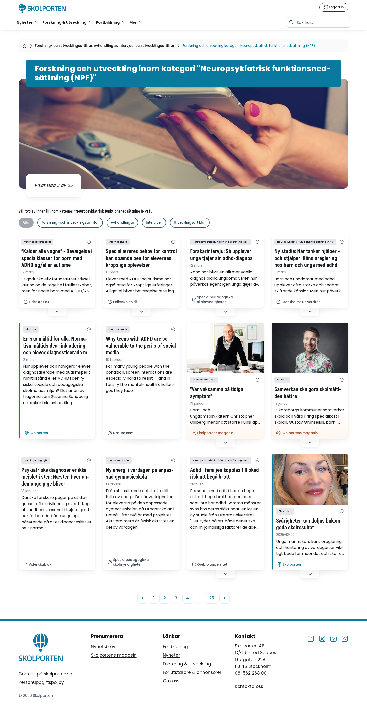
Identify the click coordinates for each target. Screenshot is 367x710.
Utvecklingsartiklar (158, 45)
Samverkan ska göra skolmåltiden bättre (307, 393)
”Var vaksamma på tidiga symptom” (216, 393)
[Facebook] (310, 639)
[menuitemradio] (27, 22)
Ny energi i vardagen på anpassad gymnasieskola (139, 473)
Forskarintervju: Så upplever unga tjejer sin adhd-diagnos (221, 255)
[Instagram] (344, 639)
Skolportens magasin (114, 655)
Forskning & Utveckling (187, 664)
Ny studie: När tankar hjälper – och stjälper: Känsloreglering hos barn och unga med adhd (307, 258)
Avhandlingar (105, 45)
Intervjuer (127, 45)
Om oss (171, 681)
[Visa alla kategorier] (88, 242)
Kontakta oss (249, 686)
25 (211, 598)
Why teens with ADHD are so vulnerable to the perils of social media (141, 346)
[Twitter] (322, 639)
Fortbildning (175, 647)
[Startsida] (24, 45)
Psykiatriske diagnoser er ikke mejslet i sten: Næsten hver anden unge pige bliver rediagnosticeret (55, 477)
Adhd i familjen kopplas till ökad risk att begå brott (224, 473)
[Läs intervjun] (310, 479)
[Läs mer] (225, 348)
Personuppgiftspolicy (41, 682)
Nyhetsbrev (103, 647)
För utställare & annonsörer (192, 672)
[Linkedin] (333, 639)
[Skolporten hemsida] (42, 8)
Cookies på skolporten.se (45, 674)
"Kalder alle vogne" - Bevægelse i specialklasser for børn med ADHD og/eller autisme (56, 258)
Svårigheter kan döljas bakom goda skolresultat (308, 524)
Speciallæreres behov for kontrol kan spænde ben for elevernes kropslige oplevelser (141, 258)
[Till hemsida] (40, 648)
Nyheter (171, 655)
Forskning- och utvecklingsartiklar (63, 45)
